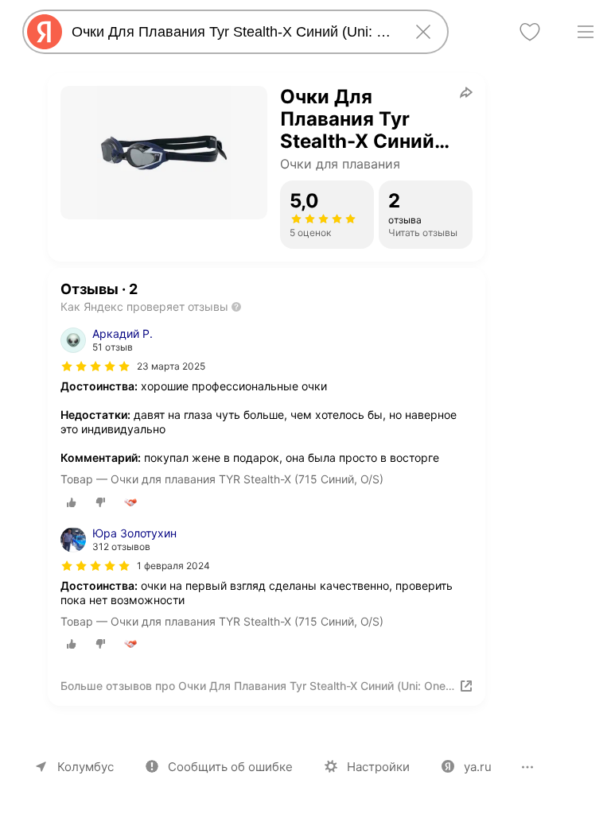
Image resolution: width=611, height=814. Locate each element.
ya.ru (478, 766)
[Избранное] (529, 31)
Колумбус (85, 766)
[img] (95, 366)
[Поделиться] (466, 92)
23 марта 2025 (171, 366)
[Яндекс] (44, 31)
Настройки (378, 766)
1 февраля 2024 (173, 566)
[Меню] (585, 32)
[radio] (71, 502)
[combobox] (232, 31)
